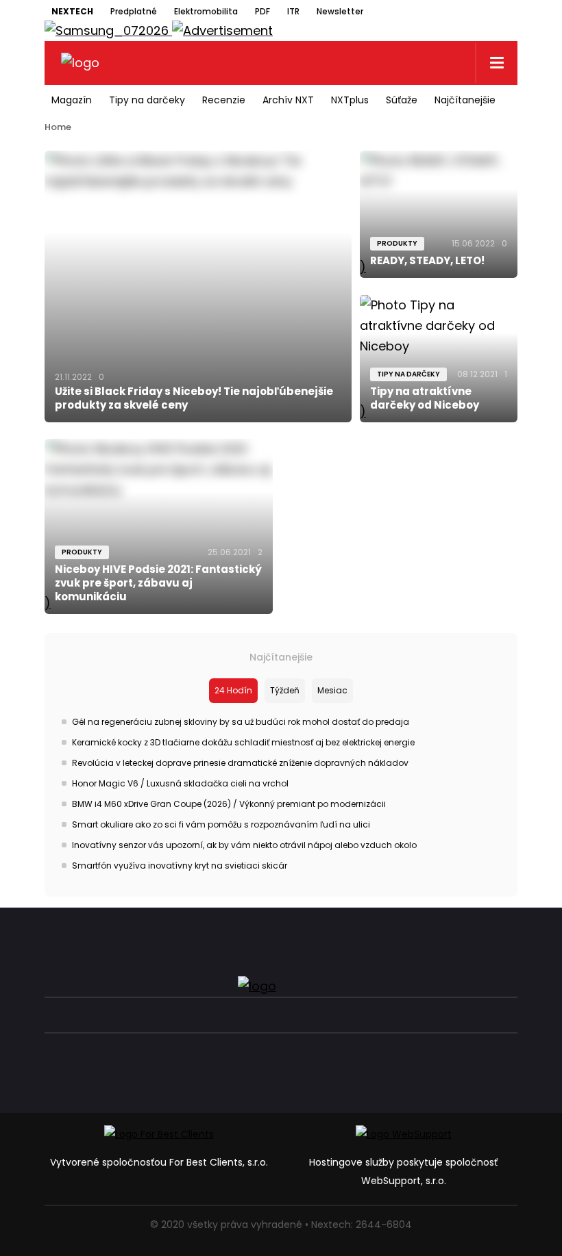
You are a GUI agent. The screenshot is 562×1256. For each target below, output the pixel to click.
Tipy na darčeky (147, 100)
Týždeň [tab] (285, 690)
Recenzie (223, 100)
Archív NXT (288, 100)
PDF (262, 11)
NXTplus (350, 100)
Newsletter (340, 11)
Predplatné (133, 11)
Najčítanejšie (465, 100)
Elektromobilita (206, 11)
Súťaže (401, 100)
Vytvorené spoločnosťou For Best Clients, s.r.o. (159, 1162)
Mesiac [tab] (332, 690)
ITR (293, 11)
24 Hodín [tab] (233, 690)
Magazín (71, 100)
